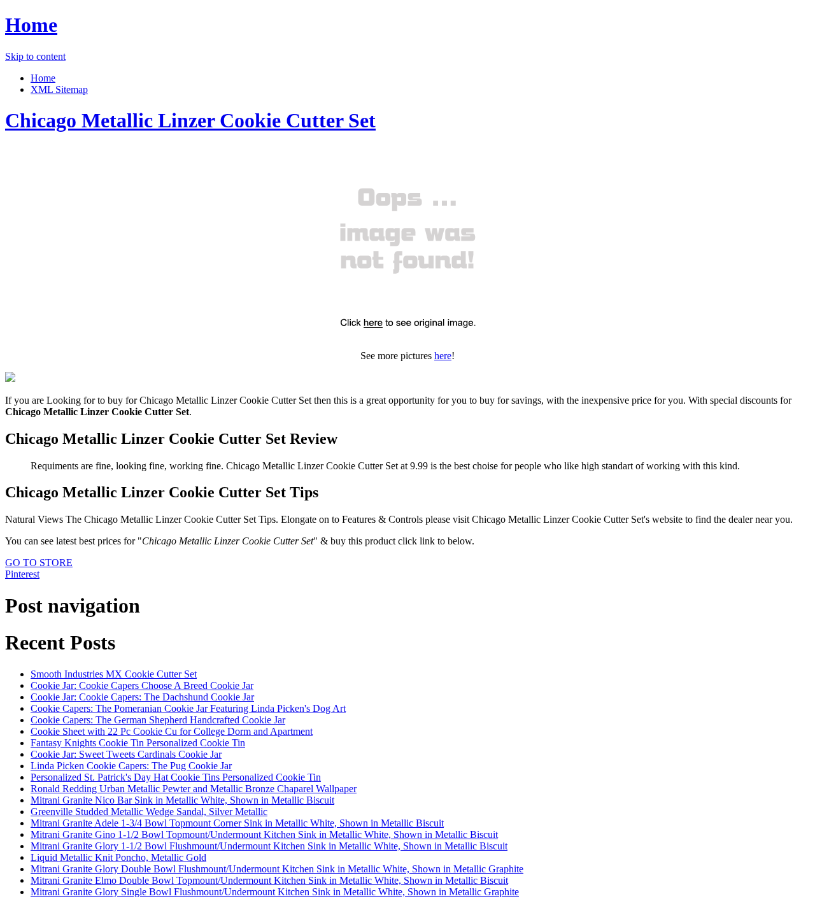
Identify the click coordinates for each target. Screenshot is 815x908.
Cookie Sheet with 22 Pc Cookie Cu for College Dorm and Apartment (172, 731)
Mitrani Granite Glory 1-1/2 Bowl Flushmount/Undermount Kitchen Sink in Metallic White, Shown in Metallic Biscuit (269, 846)
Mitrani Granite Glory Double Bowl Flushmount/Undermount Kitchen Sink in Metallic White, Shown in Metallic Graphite (277, 868)
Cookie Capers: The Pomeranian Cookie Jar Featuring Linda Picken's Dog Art (188, 708)
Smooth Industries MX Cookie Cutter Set (114, 674)
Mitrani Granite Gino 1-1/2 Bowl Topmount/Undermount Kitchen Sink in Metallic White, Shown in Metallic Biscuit (264, 834)
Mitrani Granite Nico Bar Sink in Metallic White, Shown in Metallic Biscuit (182, 800)
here (442, 355)
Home (31, 24)
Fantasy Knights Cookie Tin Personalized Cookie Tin (138, 742)
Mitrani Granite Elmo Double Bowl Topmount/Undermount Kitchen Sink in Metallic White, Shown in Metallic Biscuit (269, 880)
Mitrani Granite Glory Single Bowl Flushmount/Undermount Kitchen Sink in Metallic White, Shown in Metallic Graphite (275, 891)
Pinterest (22, 574)
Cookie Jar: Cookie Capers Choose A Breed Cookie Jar (142, 685)
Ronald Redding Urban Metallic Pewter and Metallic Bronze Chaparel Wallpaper (194, 788)
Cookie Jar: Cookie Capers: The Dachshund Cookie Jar (142, 697)
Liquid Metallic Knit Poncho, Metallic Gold (118, 857)
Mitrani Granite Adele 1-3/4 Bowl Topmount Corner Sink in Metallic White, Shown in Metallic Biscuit (237, 823)
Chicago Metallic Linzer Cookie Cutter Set (190, 120)
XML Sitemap (59, 89)
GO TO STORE (39, 562)
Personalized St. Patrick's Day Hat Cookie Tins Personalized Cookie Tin (176, 777)
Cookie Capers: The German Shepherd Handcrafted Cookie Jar (158, 719)
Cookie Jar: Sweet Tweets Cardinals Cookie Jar (126, 754)
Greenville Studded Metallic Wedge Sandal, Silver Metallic (149, 811)
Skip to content (35, 56)
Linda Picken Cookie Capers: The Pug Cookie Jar (131, 765)
